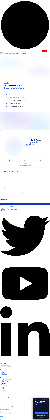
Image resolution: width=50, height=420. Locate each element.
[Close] (47, 399)
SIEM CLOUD (3, 373)
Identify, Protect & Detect (5, 365)
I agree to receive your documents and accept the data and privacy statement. (11, 406)
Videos (2, 384)
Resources (23, 51)
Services (19, 51)
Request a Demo (3, 204)
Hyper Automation (4, 374)
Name (1, 398)
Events (2, 392)
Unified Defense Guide (35, 51)
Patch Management (4, 380)
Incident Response (4, 375)
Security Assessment (4, 367)
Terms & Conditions (4, 394)
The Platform (13, 51)
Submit (2, 416)
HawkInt (2, 376)
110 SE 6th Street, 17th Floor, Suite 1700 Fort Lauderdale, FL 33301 (9, 209)
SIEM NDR (2, 372)
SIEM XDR (2, 371)
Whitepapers (3, 388)
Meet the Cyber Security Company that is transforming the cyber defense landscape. (12, 206)
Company (28, 51)
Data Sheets (3, 387)
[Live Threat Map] (49, 51)
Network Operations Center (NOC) (6, 379)
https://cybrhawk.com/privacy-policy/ (5, 409)
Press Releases (3, 386)
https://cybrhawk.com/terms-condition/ (5, 408)
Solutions (8, 51)
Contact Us (3, 393)
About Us (2, 391)
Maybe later (41, 417)
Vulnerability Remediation (5, 381)
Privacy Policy (3, 395)
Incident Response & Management (6, 366)
